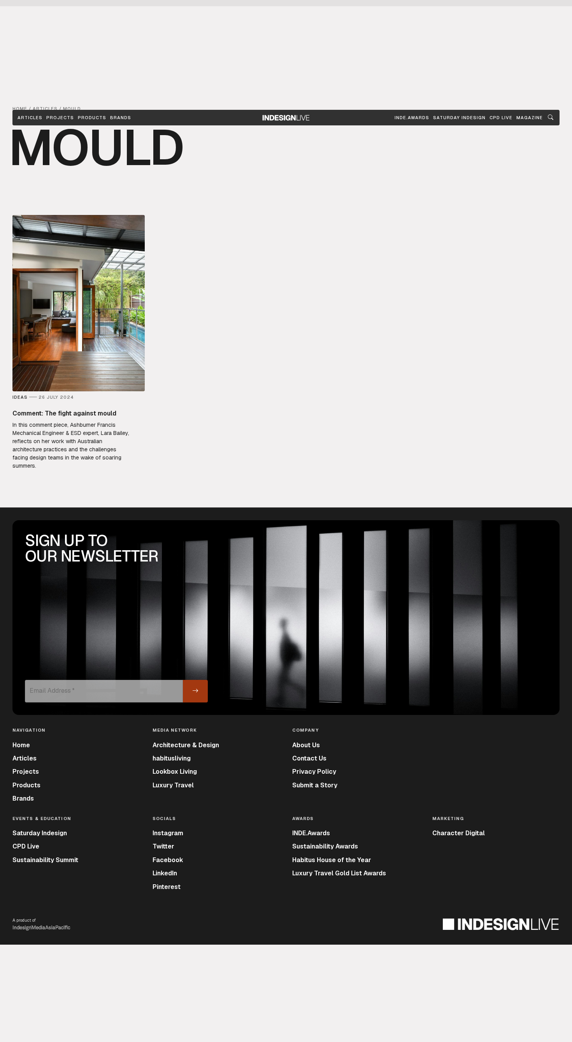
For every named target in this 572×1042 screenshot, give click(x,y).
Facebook (168, 860)
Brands (120, 117)
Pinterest (167, 887)
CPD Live (25, 846)
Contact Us (309, 758)
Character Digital (458, 833)
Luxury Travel (173, 785)
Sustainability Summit (45, 860)
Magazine (529, 117)
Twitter (163, 846)
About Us (306, 745)
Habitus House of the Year (331, 860)
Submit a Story (314, 785)
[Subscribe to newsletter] (195, 691)
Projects (60, 117)
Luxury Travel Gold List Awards (339, 873)
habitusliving (172, 758)
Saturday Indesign (39, 833)
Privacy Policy (314, 771)
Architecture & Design (186, 745)
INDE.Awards (311, 833)
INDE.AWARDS (412, 117)
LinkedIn (165, 873)
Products (92, 117)
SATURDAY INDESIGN (459, 117)
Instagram (168, 833)
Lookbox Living (175, 771)
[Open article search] (550, 117)
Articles (30, 117)
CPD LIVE (501, 117)
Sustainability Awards (325, 846)
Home (21, 745)
